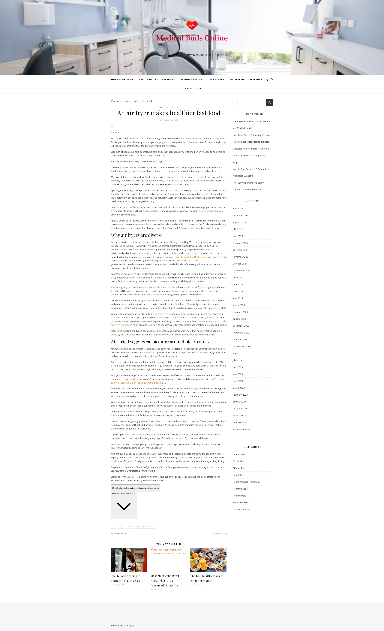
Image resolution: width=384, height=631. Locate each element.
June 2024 (237, 284)
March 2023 (238, 387)
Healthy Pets (239, 495)
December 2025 (240, 215)
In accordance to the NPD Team (189, 256)
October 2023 (239, 339)
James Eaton (120, 533)
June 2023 (237, 367)
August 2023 (239, 353)
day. (164, 155)
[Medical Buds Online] (192, 34)
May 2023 (237, 373)
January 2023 (239, 401)
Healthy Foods (259, 79)
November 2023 (241, 332)
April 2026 (237, 208)
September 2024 (241, 270)
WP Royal (130, 625)
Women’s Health (191, 79)
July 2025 (237, 229)
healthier (149, 526)
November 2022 (241, 415)
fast (121, 526)
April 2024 (237, 298)
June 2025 (237, 236)
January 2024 (239, 318)
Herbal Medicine (123, 79)
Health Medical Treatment (157, 79)
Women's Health (241, 509)
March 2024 (238, 305)
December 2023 (240, 325)
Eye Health (237, 79)
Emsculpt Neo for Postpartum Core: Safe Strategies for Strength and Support (251, 155)
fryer (139, 526)
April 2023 (237, 380)
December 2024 (240, 249)
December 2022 (240, 408)
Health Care (238, 474)
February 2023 (240, 394)
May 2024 (237, 291)
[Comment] (112, 126)
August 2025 (239, 222)
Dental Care (216, 79)
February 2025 (240, 242)
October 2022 (239, 422)
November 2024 (241, 256)
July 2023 (237, 360)
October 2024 (239, 263)
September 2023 (241, 346)
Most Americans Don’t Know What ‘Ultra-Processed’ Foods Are (165, 580)
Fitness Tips (238, 468)
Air (114, 526)
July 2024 (237, 277)
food (130, 526)
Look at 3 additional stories (124, 494)
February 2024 (240, 311)
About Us (191, 88)
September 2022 (241, 429)
